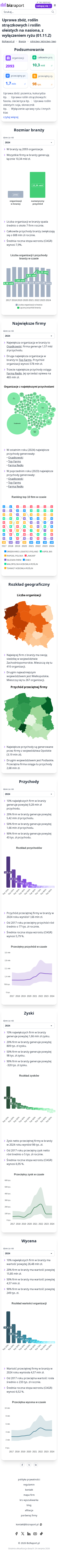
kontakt (29, 1489)
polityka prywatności (29, 1479)
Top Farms (25, 360)
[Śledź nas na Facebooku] (16, 1534)
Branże (22, 41)
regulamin (29, 1484)
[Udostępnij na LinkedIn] (36, 1465)
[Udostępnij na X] (29, 1465)
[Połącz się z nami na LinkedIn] (29, 1534)
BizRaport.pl (8, 41)
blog (29, 1505)
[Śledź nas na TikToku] (41, 1534)
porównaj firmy (29, 1515)
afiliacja (29, 1510)
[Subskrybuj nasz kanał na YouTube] (35, 1534)
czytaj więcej (10, 117)
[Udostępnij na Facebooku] (22, 1465)
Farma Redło (14, 373)
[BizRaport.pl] (12, 5)
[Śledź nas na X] (22, 1534)
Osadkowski (14, 346)
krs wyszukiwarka (29, 1500)
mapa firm (29, 1494)
